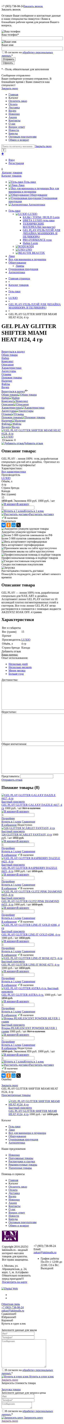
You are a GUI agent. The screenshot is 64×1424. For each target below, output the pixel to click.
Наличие (6, 420)
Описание (7, 404)
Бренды (13, 133)
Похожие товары (11, 417)
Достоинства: (9, 679)
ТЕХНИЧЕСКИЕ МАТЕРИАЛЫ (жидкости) (39, 225)
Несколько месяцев (20, 667)
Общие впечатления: (14, 744)
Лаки (21, 185)
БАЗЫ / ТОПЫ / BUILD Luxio (41, 217)
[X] (18, 525)
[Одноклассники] (8, 525)
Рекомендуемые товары (23, 1164)
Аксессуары (8, 410)
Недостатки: (8, 711)
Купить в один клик (41, 1376)
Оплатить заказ (18, 101)
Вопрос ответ (17, 126)
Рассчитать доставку (41, 514)
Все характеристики (13, 471)
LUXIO (32, 213)
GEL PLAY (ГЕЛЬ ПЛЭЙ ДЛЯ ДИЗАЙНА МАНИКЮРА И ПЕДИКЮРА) (41, 233)
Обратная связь (10, 1304)
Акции (13, 117)
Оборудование (38, 194)
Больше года (16, 673)
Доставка (14, 107)
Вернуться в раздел (13, 391)
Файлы (5, 423)
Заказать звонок (33, 6)
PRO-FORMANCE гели (37, 239)
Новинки (14, 113)
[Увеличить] (32, 433)
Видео (12, 110)
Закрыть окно (9, 88)
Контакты (14, 120)
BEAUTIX (38, 252)
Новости (14, 130)
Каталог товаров (11, 172)
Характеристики (11, 407)
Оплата (13, 104)
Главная (13, 94)
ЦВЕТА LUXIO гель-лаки (39, 220)
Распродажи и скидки (22, 1161)
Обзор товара (9, 394)
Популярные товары (21, 1158)
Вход (12, 159)
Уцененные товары (20, 1167)
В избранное (9, 824)
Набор (5, 397)
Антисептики (37, 204)
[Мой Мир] (13, 525)
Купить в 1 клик (34, 511)
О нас (12, 123)
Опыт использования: (14, 657)
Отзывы (6, 414)
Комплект (7, 401)
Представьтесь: (10, 776)
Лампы (20, 265)
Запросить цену (33, 1417)
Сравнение (28, 821)
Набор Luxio (30, 243)
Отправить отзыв (11, 779)
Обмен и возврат (19, 139)
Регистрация (16, 163)
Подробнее (8, 818)
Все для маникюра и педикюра (34, 190)
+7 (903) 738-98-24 (12, 1307)
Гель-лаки (30, 181)
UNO (29, 249)
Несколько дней (18, 664)
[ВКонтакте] (3, 525)
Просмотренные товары (16, 1095)
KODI (30, 246)
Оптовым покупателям (22, 136)
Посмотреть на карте (14, 1281)
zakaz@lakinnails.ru (45, 1252)
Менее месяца (17, 670)
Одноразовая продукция (23, 1139)
